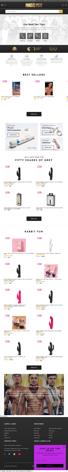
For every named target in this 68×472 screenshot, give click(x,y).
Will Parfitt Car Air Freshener (44, 96)
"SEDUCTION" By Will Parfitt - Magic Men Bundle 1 (49, 280)
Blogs (5, 435)
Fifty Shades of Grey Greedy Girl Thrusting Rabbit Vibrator (18, 183)
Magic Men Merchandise (55, 428)
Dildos (50, 435)
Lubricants (37, 438)
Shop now (13, 135)
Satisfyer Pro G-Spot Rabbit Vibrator (48, 253)
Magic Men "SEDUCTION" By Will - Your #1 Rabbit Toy (19, 254)
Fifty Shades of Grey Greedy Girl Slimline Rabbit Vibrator (49, 183)
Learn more (34, 405)
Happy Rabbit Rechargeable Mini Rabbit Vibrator (49, 331)
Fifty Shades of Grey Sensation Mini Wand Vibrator (49, 208)
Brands (51, 438)
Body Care (51, 431)
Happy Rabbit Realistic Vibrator (14, 356)
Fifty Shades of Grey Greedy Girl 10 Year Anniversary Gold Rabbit (17, 208)
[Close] (64, 447)
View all (34, 114)
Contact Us (7, 438)
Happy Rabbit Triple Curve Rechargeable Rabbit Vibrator (49, 357)
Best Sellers (37, 428)
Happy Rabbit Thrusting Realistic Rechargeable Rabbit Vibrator (15, 306)
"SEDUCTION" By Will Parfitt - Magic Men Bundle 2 (17, 331)
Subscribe (50, 465)
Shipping (6, 433)
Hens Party (37, 435)
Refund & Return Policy (10, 431)
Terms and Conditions (10, 428)
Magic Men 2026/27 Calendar (10, 96)
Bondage (36, 433)
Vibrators (36, 431)
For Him (51, 433)
